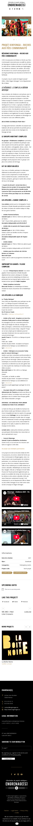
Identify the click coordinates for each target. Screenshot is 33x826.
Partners (6, 810)
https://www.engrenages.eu (12, 709)
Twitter (16, 602)
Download (28, 561)
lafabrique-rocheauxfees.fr (16, 314)
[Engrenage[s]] (16, 4)
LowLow (27, 612)
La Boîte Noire (7, 662)
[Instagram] (17, 9)
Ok (17, 823)
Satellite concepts (7, 664)
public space (7, 572)
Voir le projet (27, 568)
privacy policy (17, 755)
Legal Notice (14, 810)
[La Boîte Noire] (16, 645)
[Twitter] (15, 9)
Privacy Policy (24, 810)
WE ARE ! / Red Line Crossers (7, 613)
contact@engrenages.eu (11, 707)
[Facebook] (12, 9)
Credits (17, 813)
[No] (31, 821)
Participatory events (25, 565)
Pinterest (25, 602)
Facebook (6, 602)
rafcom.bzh (8, 348)
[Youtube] (19, 9)
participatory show (20, 572)
